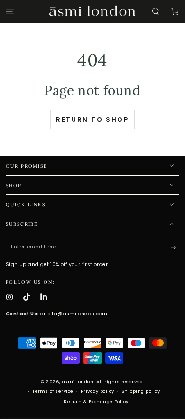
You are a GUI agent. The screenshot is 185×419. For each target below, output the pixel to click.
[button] (156, 11)
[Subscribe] (175, 247)
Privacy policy (97, 391)
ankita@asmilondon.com (73, 313)
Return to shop (92, 119)
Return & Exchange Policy (96, 402)
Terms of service (53, 391)
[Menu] (10, 11)
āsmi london (77, 382)
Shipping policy (140, 391)
